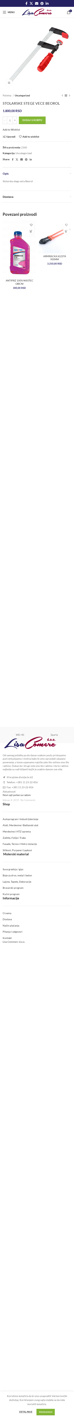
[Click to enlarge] (9, 83)
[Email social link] (36, 3)
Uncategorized (22, 95)
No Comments (27, 800)
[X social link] (31, 3)
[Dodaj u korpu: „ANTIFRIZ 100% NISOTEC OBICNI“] (31, 231)
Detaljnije (25, 1411)
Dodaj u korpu (32, 120)
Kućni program (11, 894)
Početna (7, 95)
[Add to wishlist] (31, 225)
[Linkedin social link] (47, 3)
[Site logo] (37, 11)
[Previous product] (62, 95)
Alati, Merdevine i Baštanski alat (20, 825)
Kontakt (7, 937)
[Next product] (69, 95)
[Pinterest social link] (42, 3)
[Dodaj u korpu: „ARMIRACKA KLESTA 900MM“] (66, 231)
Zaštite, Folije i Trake (14, 837)
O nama (7, 913)
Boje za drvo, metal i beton (17, 875)
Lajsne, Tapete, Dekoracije (17, 881)
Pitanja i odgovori (12, 931)
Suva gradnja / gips (13, 869)
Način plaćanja (11, 925)
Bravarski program (13, 887)
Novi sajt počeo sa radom (17, 794)
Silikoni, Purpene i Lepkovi (17, 850)
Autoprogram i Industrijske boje (20, 819)
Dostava (7, 919)
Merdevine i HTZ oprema (17, 831)
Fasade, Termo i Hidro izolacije (20, 843)
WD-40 (20, 734)
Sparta (54, 734)
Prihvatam (45, 1412)
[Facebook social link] (26, 3)
